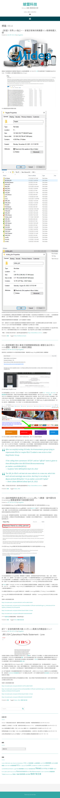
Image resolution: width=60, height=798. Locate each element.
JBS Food (53, 392)
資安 (8, 336)
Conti (41, 763)
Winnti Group (9, 774)
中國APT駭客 (15, 774)
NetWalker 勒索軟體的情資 (29, 768)
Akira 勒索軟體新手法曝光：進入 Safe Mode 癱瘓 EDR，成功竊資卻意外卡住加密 (22, 728)
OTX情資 (50, 769)
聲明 (29, 655)
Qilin (5, 771)
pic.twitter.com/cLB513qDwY (38, 479)
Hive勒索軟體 (12, 765)
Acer (44, 392)
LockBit (28, 765)
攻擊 (22, 657)
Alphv (11, 763)
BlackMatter (20, 763)
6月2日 (36, 659)
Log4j (15, 768)
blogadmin (20, 35)
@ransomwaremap (37, 463)
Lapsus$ (24, 765)
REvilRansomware (21, 336)
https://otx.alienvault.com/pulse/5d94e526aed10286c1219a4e (17, 610)
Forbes (4, 584)
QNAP (8, 771)
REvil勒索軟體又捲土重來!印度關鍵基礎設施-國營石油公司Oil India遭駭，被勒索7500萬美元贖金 (28, 346)
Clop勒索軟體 (36, 763)
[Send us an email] (30, 14)
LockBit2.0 (34, 765)
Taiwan (4, 774)
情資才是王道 (20, 619)
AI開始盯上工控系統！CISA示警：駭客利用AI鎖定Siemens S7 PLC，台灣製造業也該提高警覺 (24, 725)
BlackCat (15, 763)
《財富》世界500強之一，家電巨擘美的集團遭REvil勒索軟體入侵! (29, 31)
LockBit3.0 (47, 765)
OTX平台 (44, 769)
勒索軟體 (22, 774)
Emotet (5, 765)
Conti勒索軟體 (47, 763)
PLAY (3, 771)
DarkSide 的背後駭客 (14, 673)
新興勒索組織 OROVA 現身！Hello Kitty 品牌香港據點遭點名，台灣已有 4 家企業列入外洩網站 (25, 731)
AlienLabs (7, 763)
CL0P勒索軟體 (29, 763)
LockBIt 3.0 (40, 765)
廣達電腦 (4, 394)
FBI (8, 765)
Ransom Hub (13, 771)
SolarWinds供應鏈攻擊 (49, 771)
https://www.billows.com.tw (35, 332)
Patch (54, 768)
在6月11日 (33, 508)
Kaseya (48, 392)
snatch (42, 771)
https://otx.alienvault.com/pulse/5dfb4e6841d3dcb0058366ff (17, 613)
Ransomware (21, 771)
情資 (29, 774)
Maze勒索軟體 (20, 768)
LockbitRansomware (7, 768)
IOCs (18, 765)
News (15, 488)
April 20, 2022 (33, 469)
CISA (24, 763)
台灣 (26, 774)
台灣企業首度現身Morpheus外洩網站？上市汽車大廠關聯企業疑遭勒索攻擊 (20, 734)
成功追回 (47, 673)
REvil (15, 336)
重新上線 (22, 661)
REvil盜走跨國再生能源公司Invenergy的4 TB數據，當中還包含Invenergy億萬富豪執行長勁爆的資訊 (29, 499)
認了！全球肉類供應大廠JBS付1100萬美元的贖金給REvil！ (27, 629)
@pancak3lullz (11, 479)
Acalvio (3, 763)
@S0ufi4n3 (20, 479)
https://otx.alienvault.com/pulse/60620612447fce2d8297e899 (17, 602)
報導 (50, 394)
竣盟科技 (30, 4)
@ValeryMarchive (16, 463)
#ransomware (38, 449)
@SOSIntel (26, 463)
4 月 (37, 71)
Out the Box (33, 794)
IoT (20, 765)
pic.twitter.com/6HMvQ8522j (16, 466)
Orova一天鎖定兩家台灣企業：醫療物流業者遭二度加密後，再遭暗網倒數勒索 (21, 722)
